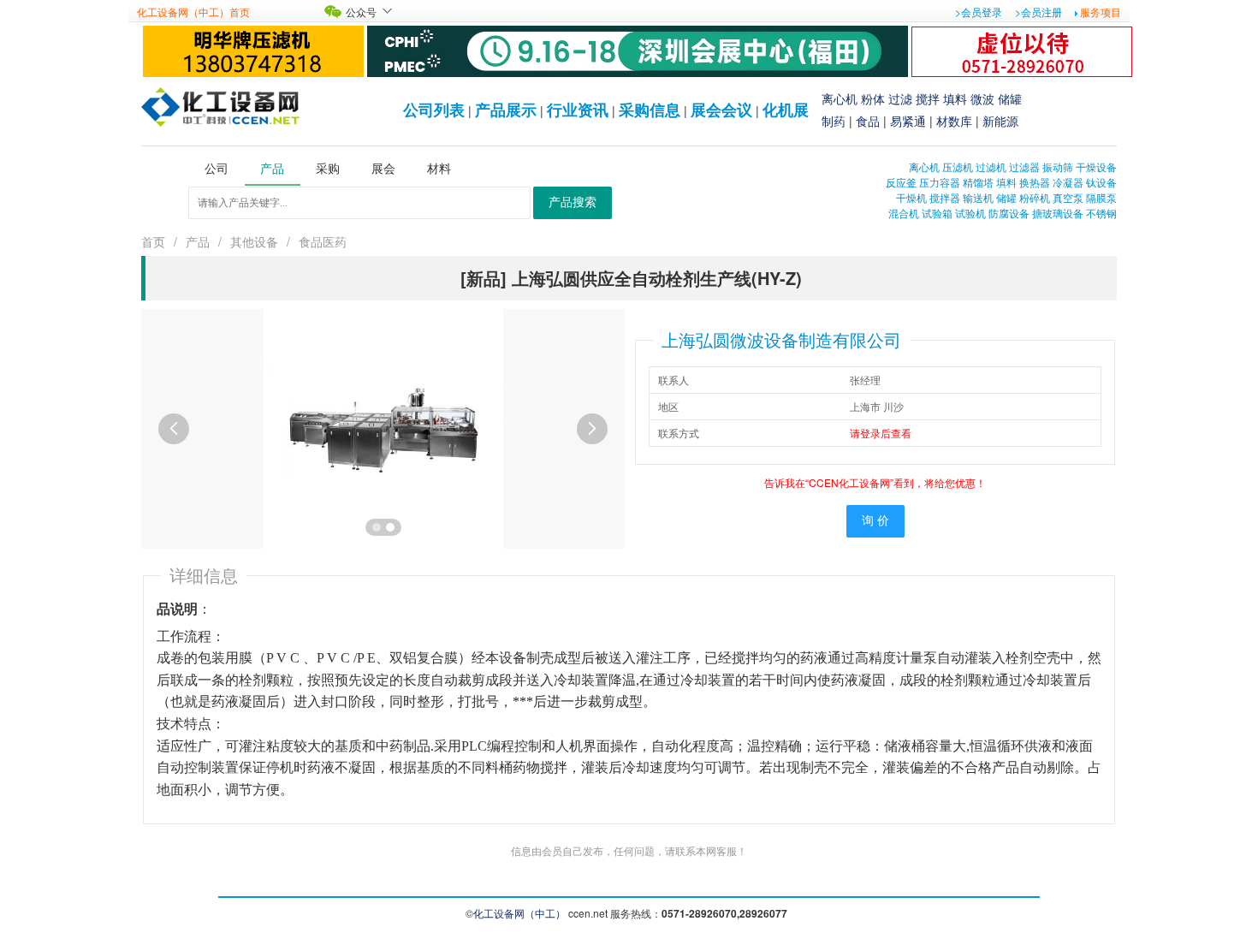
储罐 (1010, 98)
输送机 (978, 197)
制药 (834, 120)
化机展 (786, 109)
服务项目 (1100, 11)
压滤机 (957, 166)
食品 (868, 120)
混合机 (903, 212)
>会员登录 (978, 11)
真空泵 (1068, 197)
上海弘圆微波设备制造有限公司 (781, 339)
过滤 (900, 98)
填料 (955, 98)
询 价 (875, 520)
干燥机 (911, 197)
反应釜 (901, 182)
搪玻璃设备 (1057, 212)
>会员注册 (1038, 11)
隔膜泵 (1101, 197)
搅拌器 (944, 197)
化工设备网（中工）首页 (193, 11)
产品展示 (506, 109)
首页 (153, 241)
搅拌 (928, 98)
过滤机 (991, 166)
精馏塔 (978, 182)
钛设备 (1101, 182)
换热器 (1034, 182)
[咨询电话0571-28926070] (1021, 49)
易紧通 (908, 120)
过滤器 (1024, 166)
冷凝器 (1068, 182)
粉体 (873, 98)
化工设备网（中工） (519, 913)
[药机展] (637, 49)
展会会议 (721, 109)
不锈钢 (1101, 212)
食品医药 (323, 241)
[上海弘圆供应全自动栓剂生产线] (383, 426)
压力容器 (939, 182)
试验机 (970, 212)
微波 (982, 98)
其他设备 (254, 241)
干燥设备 (1096, 166)
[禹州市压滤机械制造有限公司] (253, 49)
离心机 (839, 98)
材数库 (954, 120)
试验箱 (937, 212)
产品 (198, 241)
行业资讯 (577, 109)
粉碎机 (1034, 197)
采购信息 (649, 109)
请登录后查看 (880, 432)
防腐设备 (1009, 212)
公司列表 (434, 109)
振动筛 (1057, 166)
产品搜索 (572, 202)
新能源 (1000, 120)
